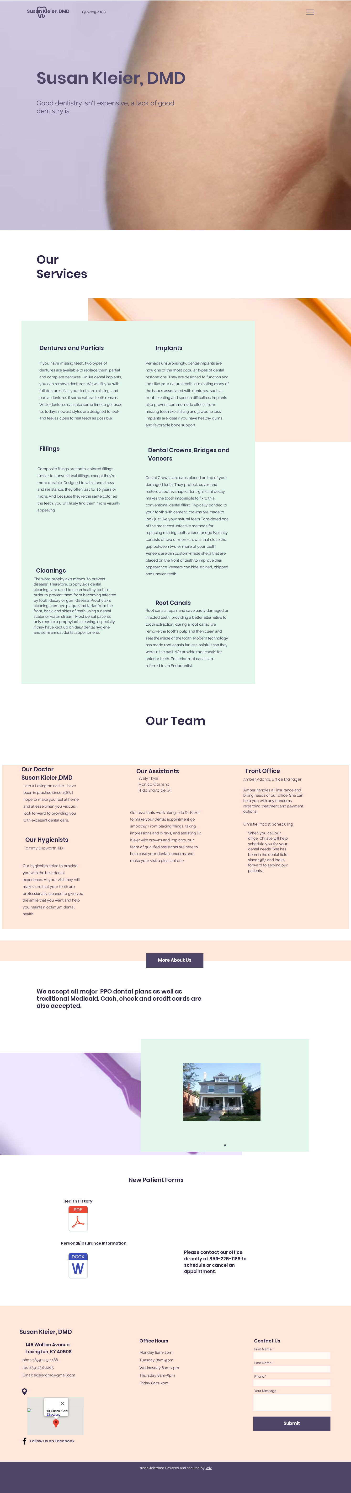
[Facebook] (24, 1441)
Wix (209, 1468)
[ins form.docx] (78, 1266)
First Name (262, 1349)
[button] (310, 12)
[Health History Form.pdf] (78, 1219)
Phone (259, 1376)
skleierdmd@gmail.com (54, 1375)
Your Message (265, 1390)
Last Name (262, 1362)
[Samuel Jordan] (225, 1145)
